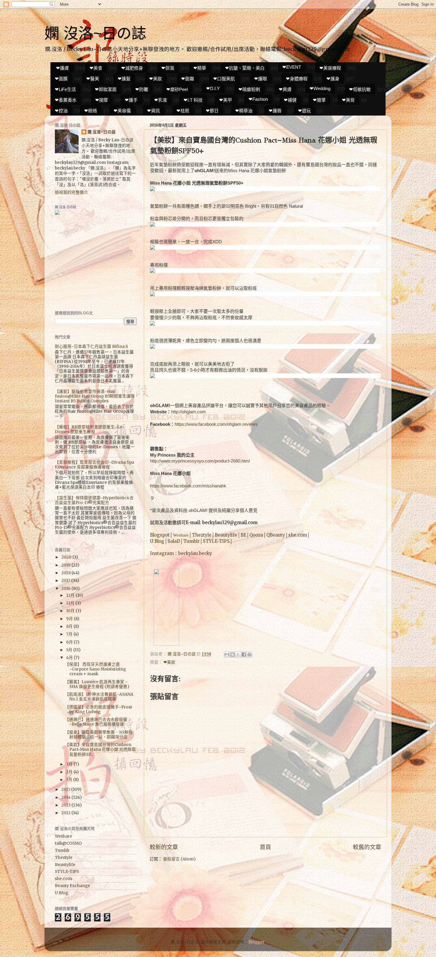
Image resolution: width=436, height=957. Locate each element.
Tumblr (191, 541)
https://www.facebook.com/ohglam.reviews (216, 424)
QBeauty (275, 535)
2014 (66, 797)
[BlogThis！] (232, 654)
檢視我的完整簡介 (71, 192)
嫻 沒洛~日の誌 (95, 33)
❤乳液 (160, 100)
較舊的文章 (367, 847)
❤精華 (199, 68)
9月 (70, 618)
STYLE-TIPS (216, 541)
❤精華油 (243, 110)
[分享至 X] (238, 654)
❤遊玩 (304, 110)
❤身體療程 (297, 78)
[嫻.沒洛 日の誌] (57, 213)
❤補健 (290, 100)
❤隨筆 (319, 100)
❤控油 (61, 110)
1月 (69, 779)
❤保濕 (167, 68)
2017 (66, 580)
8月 (70, 626)
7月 (70, 634)
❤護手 (131, 100)
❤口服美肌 (224, 78)
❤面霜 (187, 78)
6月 (70, 642)
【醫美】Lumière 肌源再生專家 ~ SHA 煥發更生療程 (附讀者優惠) (97, 684)
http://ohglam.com (188, 411)
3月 (70, 764)
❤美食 (96, 68)
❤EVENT (291, 67)
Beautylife (226, 535)
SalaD (174, 541)
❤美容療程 (330, 68)
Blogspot (160, 535)
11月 (70, 603)
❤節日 (212, 110)
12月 (71, 595)
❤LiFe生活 (65, 89)
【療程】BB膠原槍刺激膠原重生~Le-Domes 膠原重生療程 (89, 429)
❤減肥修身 (132, 68)
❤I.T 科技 (193, 100)
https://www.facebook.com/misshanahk (188, 486)
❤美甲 (225, 100)
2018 (66, 572)
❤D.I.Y (213, 88)
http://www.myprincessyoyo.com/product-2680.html (200, 461)
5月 (69, 649)
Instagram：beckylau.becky (181, 553)
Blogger (256, 942)
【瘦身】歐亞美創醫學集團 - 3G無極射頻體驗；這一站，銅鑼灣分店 (99, 735)
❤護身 (333, 78)
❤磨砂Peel (177, 89)
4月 (70, 657)
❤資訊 (153, 110)
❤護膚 (62, 68)
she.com (297, 535)
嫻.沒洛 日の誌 (65, 207)
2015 (66, 789)
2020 (66, 557)
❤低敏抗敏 (360, 89)
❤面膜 (61, 78)
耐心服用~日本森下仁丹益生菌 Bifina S (91, 346)
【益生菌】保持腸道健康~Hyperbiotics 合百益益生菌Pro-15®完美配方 (94, 500)
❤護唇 (275, 110)
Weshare (181, 535)
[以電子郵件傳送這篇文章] (227, 654)
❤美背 (348, 100)
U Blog (157, 541)
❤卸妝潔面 (106, 89)
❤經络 (90, 110)
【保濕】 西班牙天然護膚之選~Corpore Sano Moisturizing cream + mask (95, 669)
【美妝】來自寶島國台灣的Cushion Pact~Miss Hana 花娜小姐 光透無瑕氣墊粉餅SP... (100, 749)
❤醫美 (92, 78)
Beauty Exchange (72, 885)
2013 (66, 805)
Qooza (256, 535)
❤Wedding (320, 88)
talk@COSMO (68, 843)
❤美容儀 (122, 110)
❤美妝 (155, 78)
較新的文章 (164, 847)
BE (243, 535)
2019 (66, 565)
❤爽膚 (285, 89)
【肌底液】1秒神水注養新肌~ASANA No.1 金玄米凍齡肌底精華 (99, 697)
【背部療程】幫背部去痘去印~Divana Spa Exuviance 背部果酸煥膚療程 (94, 465)
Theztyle (201, 535)
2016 (66, 588)
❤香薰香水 (66, 100)
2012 (66, 812)
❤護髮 (124, 78)
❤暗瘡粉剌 (249, 89)
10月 (71, 610)
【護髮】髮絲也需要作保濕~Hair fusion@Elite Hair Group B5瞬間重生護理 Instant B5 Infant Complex (95, 396)
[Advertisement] (92, 262)
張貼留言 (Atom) (179, 859)
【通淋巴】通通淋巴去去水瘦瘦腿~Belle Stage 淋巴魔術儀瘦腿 (96, 722)
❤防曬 (141, 89)
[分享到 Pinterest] (249, 654)
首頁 (265, 847)
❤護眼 (260, 78)
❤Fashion (258, 99)
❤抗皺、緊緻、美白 (245, 68)
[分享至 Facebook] (244, 654)
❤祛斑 (182, 110)
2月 (70, 771)
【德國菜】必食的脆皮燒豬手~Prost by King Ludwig (98, 709)
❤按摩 (101, 100)
